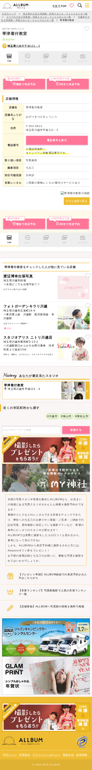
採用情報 (81, 754)
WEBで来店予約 (65, 82)
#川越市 (52, 416)
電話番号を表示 (57, 140)
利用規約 (24, 754)
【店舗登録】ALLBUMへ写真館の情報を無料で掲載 (51, 606)
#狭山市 (66, 416)
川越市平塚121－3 (23, 45)
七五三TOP (59, 6)
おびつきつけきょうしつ (13, 29)
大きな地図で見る (76, 201)
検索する (76, 429)
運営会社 (68, 754)
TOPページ (10, 754)
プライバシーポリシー (46, 754)
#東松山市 (81, 416)
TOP (9, 61)
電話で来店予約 (21, 82)
